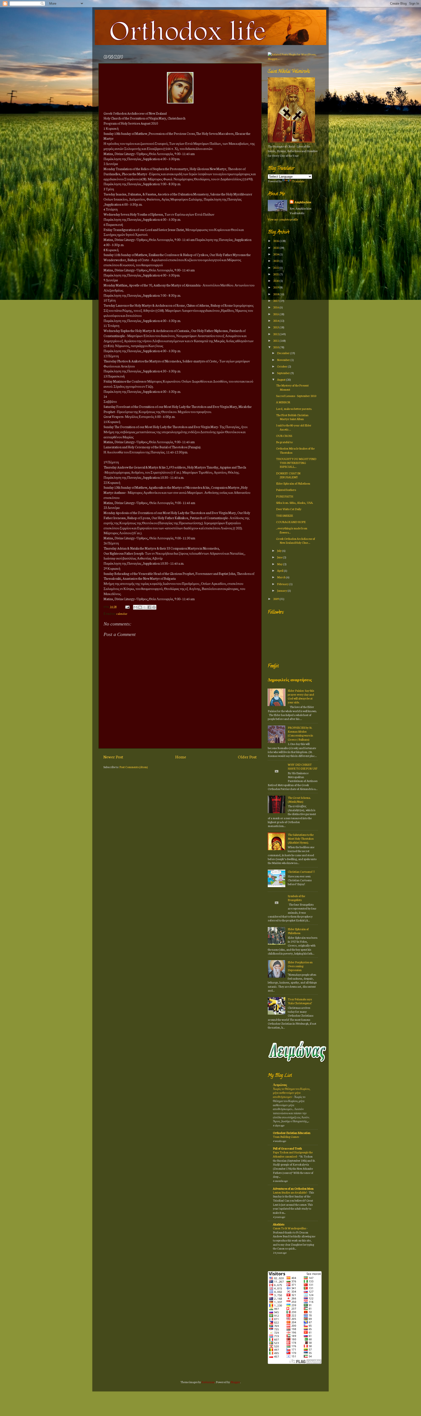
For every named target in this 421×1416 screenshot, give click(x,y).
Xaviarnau (208, 1382)
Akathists (278, 1224)
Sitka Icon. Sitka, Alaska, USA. (294, 502)
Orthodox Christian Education (291, 1133)
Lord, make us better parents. (294, 408)
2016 (276, 307)
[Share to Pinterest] (154, 607)
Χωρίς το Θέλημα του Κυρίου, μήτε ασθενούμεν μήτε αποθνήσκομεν (291, 1093)
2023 (276, 260)
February (283, 584)
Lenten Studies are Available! (290, 1192)
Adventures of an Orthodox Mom (293, 1188)
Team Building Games (286, 1137)
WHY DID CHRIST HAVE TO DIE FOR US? (302, 766)
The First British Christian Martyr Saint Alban (292, 417)
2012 (276, 334)
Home (180, 756)
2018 (276, 294)
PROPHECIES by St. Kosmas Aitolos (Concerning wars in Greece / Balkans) (300, 733)
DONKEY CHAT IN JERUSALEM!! (288, 475)
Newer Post (113, 756)
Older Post (247, 756)
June (280, 557)
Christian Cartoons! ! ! (301, 871)
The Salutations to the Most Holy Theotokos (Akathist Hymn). (301, 838)
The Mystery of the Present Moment (292, 387)
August (281, 379)
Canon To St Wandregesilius (290, 1228)
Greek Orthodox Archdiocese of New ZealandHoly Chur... (295, 540)
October (282, 366)
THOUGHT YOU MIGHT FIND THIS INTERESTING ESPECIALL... (296, 463)
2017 (276, 300)
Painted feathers (286, 489)
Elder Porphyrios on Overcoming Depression (300, 966)
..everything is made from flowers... (291, 530)
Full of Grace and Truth (287, 1148)
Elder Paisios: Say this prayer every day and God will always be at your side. (301, 696)
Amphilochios (303, 202)
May (280, 564)
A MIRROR (283, 402)
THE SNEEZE (284, 515)
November (283, 360)
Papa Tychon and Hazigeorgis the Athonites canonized (293, 1154)
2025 (276, 247)
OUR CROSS (284, 435)
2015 (276, 314)
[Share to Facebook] (149, 607)
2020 (276, 280)
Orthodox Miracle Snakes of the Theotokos (295, 450)
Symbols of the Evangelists (296, 898)
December (283, 353)
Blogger (235, 1382)
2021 (276, 274)
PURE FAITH (284, 496)
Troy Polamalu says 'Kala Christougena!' (300, 1001)
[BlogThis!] (140, 607)
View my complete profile (283, 219)
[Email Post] (127, 606)
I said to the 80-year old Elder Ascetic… (293, 427)
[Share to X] (144, 607)
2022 (276, 267)
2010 (276, 347)
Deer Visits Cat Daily (288, 509)
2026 (276, 241)
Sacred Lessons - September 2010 (296, 396)
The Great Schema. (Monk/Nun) (299, 799)
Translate (298, 181)
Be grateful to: (284, 442)
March (281, 577)
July (279, 550)
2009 (276, 599)
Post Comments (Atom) (133, 767)
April (280, 570)
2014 (276, 320)
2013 (276, 327)
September (283, 373)
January (282, 590)
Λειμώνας (280, 1085)
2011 (276, 340)
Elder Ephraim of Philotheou (293, 483)
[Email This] (135, 607)
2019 (276, 287)
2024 (276, 254)
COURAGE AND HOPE (291, 522)
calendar (121, 613)
